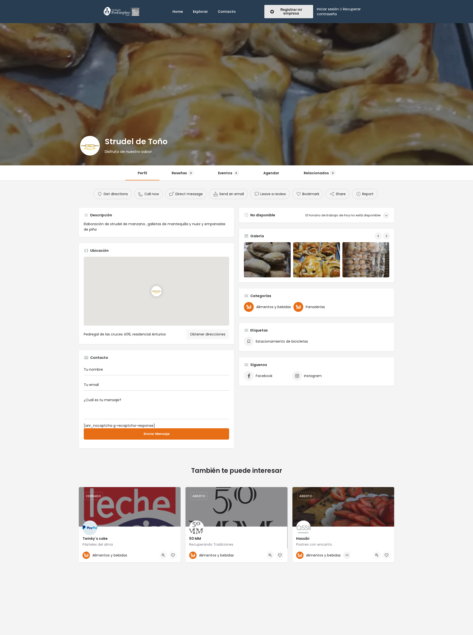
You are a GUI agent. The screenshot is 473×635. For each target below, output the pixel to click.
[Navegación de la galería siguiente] (387, 236)
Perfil (142, 173)
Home (177, 11)
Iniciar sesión (328, 9)
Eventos (227, 173)
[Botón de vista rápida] (163, 555)
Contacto (227, 11)
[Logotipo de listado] (90, 146)
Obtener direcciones (207, 334)
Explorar (200, 11)
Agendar (271, 173)
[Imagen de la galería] (267, 259)
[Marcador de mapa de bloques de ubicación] (156, 291)
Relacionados (319, 173)
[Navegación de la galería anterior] (378, 236)
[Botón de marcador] (173, 555)
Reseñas (182, 173)
